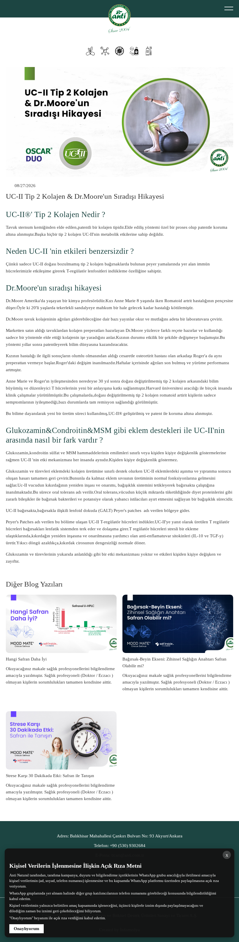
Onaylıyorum (26, 928)
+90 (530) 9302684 (119, 845)
